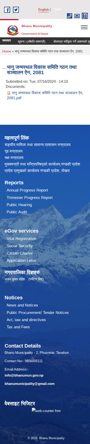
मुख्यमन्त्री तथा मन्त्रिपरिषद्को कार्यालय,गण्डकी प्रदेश (42, 164)
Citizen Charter (20, 253)
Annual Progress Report (27, 190)
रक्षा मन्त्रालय (14, 158)
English (43, 9)
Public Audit (17, 212)
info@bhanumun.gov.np (24, 375)
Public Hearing (19, 205)
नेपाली (57, 9)
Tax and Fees (18, 327)
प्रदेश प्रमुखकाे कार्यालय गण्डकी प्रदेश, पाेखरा (37, 171)
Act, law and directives (26, 320)
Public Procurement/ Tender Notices (38, 312)
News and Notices (22, 305)
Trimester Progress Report (30, 197)
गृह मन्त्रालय (13, 151)
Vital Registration (21, 238)
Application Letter (22, 260)
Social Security (20, 246)
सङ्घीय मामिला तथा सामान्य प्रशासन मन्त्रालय (37, 145)
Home (6, 51)
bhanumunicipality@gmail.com (29, 384)
